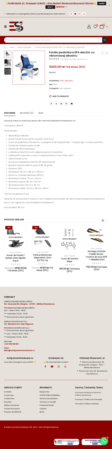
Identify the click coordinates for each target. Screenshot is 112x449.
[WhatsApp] (84, 14)
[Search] (105, 40)
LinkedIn (61, 103)
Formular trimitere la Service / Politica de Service (88, 393)
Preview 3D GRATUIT (13, 412)
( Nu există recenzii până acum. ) (74, 59)
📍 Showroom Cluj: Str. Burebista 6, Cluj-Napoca (91, 372)
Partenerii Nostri (47, 405)
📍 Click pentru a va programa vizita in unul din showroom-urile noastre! (34, 14)
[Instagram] (79, 14)
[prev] (102, 53)
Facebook (51, 103)
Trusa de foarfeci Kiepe (69, 260)
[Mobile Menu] (6, 26)
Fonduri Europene (12, 408)
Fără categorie (65, 88)
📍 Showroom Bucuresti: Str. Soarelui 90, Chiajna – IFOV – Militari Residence (92, 365)
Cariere (43, 408)
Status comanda (11, 405)
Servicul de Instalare (49, 398)
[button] (16, 67)
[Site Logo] (16, 26)
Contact (7, 391)
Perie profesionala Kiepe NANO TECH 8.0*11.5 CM (42, 257)
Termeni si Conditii (48, 402)
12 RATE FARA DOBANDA (50, 395)
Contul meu (9, 398)
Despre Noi (44, 391)
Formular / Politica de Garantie (88, 399)
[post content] (15, 237)
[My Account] (89, 26)
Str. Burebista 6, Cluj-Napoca (18, 324)
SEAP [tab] (40, 113)
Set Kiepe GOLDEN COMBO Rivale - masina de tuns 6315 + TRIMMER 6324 (96, 255)
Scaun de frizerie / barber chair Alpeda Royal (15, 258)
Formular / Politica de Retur (87, 404)
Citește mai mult (44, 245)
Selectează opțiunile (17, 246)
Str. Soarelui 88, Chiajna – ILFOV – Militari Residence (29, 304)
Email (71, 103)
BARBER (101, 3)
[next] (107, 53)
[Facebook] (71, 14)
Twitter (56, 103)
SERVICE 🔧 (61, 6)
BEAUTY (50, 7)
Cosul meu (9, 395)
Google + (66, 103)
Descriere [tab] (9, 113)
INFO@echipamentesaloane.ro (19, 350)
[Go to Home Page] (5, 47)
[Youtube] (75, 14)
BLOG (42, 412)
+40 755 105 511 (11, 344)
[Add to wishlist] (22, 230)
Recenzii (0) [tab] (26, 113)
